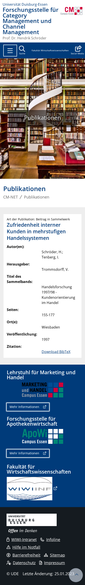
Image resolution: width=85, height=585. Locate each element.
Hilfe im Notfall (26, 547)
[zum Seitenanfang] (76, 575)
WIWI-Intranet (24, 539)
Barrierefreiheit (26, 555)
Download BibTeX (56, 351)
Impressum (54, 562)
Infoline (53, 539)
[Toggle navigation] (10, 50)
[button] (77, 50)
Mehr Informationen (24, 407)
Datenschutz (24, 562)
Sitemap (57, 555)
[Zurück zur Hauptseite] (71, 23)
